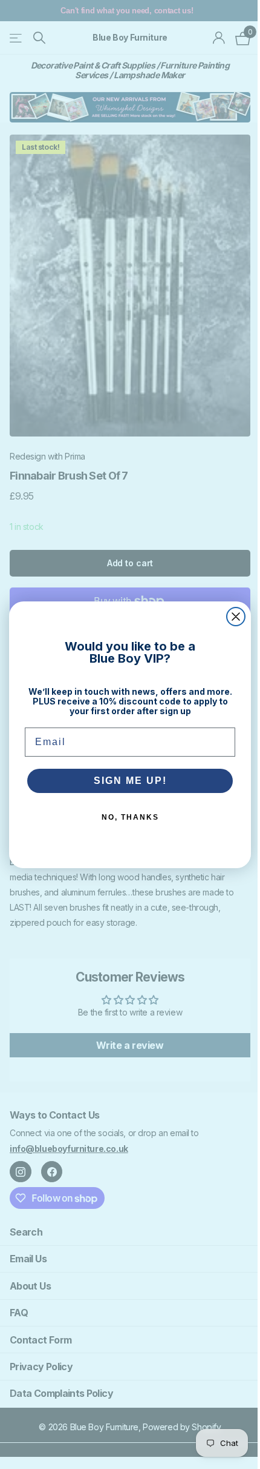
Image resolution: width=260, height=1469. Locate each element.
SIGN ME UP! (130, 780)
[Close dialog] (236, 616)
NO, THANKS (130, 817)
